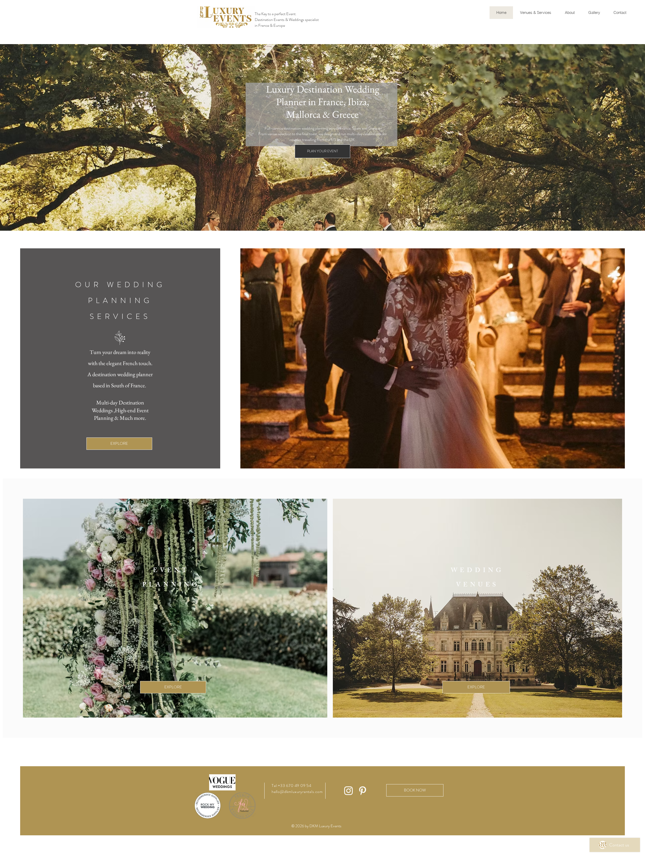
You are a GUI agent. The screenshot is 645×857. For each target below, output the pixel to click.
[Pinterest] (362, 790)
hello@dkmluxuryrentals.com (297, 791)
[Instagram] (348, 790)
